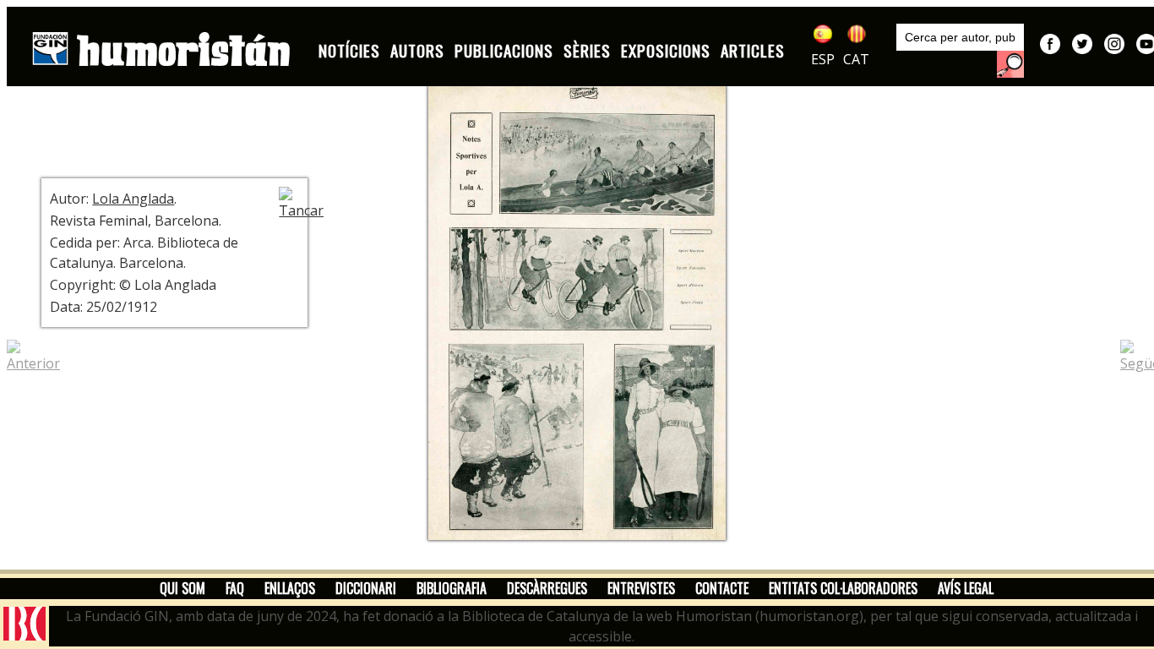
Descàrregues (547, 588)
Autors (417, 50)
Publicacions (504, 50)
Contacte (721, 588)
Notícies (349, 50)
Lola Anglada (133, 198)
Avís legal (965, 588)
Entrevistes (641, 588)
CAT (856, 59)
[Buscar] (1010, 64)
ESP (823, 59)
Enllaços (289, 588)
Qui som (182, 588)
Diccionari (365, 588)
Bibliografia (451, 588)
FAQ (235, 588)
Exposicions (665, 50)
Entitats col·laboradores (843, 588)
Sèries (587, 50)
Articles (753, 50)
